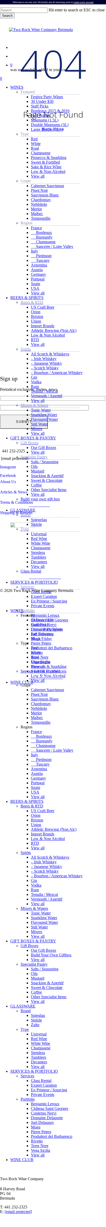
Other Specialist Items (48, 997)
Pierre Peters (41, 1132)
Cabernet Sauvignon (47, 690)
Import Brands (42, 834)
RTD (35, 843)
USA (35, 792)
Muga (35, 1127)
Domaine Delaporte (47, 1118)
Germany (38, 778)
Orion (35, 815)
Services (27, 1076)
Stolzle (36, 1020)
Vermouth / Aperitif (46, 899)
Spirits (26, 852)
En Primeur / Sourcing (49, 1090)
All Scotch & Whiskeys (50, 857)
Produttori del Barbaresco (51, 1136)
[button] (40, 504)
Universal (39, 1034)
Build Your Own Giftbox (51, 955)
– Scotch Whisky (45, 871)
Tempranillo (40, 722)
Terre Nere (39, 1146)
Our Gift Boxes (43, 950)
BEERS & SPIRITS (26, 801)
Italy (34, 755)
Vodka (36, 885)
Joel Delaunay (42, 1122)
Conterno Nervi (43, 1113)
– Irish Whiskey (44, 862)
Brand (26, 1011)
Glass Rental (41, 1080)
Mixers (36, 931)
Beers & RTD (32, 806)
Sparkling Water (44, 918)
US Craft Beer (42, 811)
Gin (34, 880)
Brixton (37, 820)
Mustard (37, 978)
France (36, 731)
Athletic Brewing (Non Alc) (53, 829)
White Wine (40, 1043)
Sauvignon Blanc (45, 699)
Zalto (35, 1025)
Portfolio (28, 1099)
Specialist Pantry (34, 964)
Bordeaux (41, 736)
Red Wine (39, 1039)
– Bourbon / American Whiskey (57, 876)
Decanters (39, 1062)
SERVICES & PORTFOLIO (34, 1071)
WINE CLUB (21, 1159)
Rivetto (37, 1141)
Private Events (42, 1094)
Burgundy (41, 741)
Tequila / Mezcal (44, 894)
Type (25, 1029)
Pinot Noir (39, 694)
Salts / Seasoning (44, 969)
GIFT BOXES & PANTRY (33, 941)
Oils (34, 973)
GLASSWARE (23, 1006)
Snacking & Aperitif (47, 983)
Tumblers (38, 1057)
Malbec (37, 717)
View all (38, 797)
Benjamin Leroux (45, 1104)
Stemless (38, 1052)
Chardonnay (41, 704)
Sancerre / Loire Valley (52, 750)
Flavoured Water (44, 922)
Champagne (43, 745)
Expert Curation (44, 1085)
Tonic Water (41, 913)
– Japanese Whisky (46, 866)
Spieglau (38, 1015)
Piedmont (41, 759)
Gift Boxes (29, 945)
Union (36, 824)
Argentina (39, 769)
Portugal (38, 783)
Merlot (36, 713)
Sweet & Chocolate (47, 987)
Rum (35, 890)
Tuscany (40, 764)
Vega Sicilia (40, 1150)
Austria (37, 773)
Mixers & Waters (34, 908)
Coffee (36, 992)
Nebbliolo (39, 708)
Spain (35, 787)
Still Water (39, 927)
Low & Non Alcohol (48, 838)
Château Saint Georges (49, 1108)
